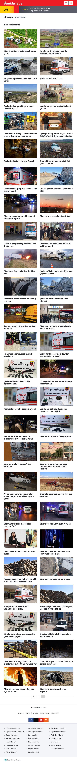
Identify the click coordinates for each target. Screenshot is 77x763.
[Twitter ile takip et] (35, 720)
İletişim (35, 713)
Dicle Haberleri (11, 749)
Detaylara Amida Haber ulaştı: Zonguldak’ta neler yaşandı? (39, 9)
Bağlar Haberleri (11, 735)
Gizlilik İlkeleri (44, 713)
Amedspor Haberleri (35, 732)
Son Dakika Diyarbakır (36, 728)
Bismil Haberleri (56, 745)
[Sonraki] (43, 696)
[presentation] (11, 9)
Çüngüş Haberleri (34, 745)
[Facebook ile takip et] (30, 720)
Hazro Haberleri (33, 742)
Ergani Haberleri (33, 749)
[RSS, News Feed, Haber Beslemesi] (46, 720)
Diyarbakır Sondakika (58, 728)
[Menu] (66, 3)
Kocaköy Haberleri (57, 749)
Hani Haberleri (11, 742)
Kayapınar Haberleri (13, 738)
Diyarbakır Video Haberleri (15, 732)
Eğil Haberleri (55, 742)
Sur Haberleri (32, 735)
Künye (28, 713)
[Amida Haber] (13, 3)
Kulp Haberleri (56, 738)
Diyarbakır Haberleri (13, 728)
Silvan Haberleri (11, 752)
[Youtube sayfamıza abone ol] (41, 720)
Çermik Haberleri (12, 745)
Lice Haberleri (33, 738)
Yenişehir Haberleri (57, 735)
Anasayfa (9, 17)
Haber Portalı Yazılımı (14, 760)
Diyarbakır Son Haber (58, 732)
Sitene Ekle (54, 713)
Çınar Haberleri (33, 752)
